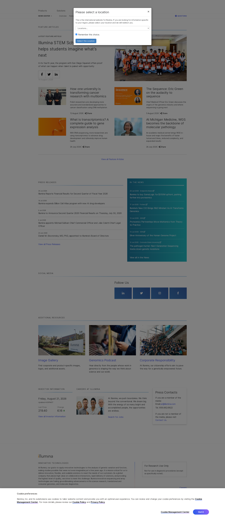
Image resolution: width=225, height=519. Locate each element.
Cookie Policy (79, 502)
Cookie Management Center (175, 512)
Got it (201, 512)
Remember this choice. (89, 34)
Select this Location (86, 41)
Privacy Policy (98, 502)
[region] (112, 503)
